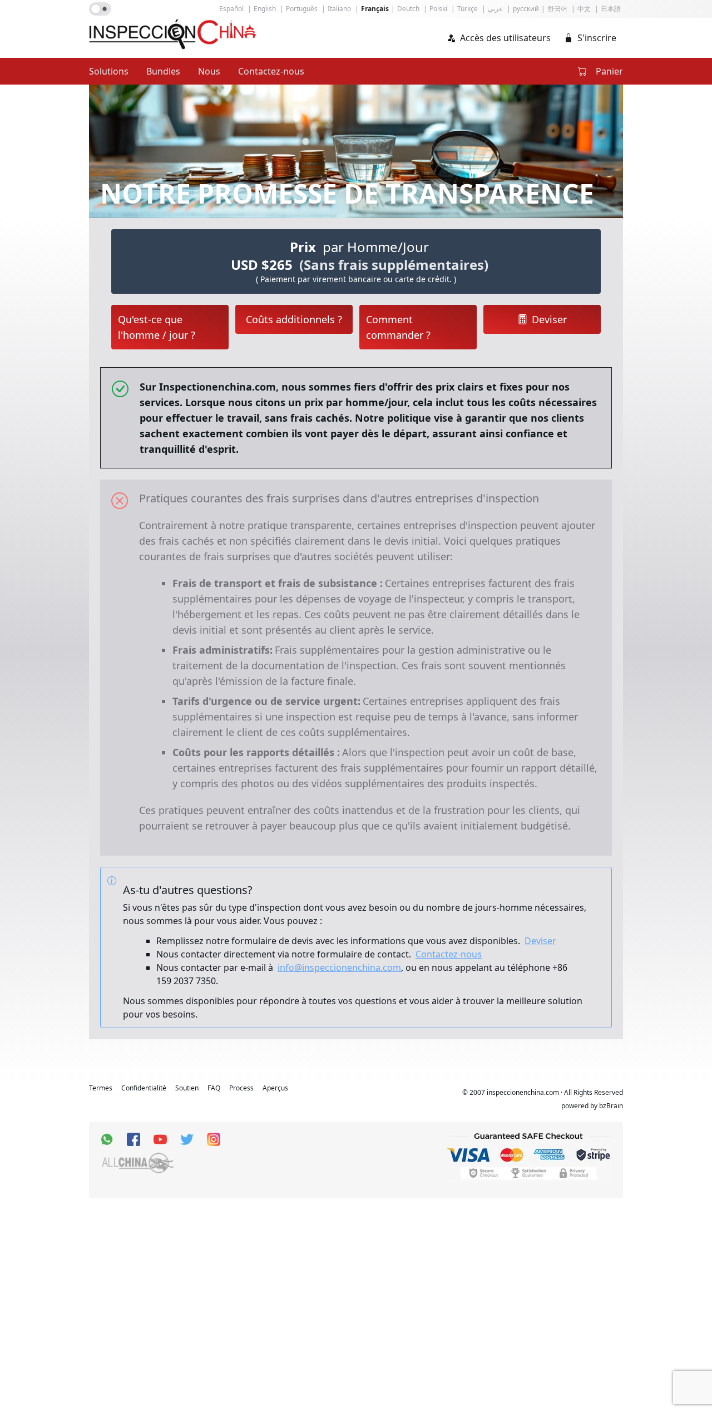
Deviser (540, 941)
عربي (495, 8)
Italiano (339, 8)
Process (241, 1088)
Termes (100, 1088)
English (265, 8)
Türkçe (467, 8)
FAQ (213, 1088)
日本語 (611, 8)
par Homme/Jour (376, 247)
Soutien (187, 1088)
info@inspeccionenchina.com (339, 967)
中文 (584, 8)
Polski (438, 8)
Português (302, 8)
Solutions (108, 71)
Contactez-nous (271, 71)
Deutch (408, 8)
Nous (209, 71)
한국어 (557, 8)
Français (375, 8)
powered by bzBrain (592, 1106)
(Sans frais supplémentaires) (393, 264)
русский (526, 8)
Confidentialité (143, 1088)
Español (231, 8)
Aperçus (275, 1088)
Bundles (163, 71)
